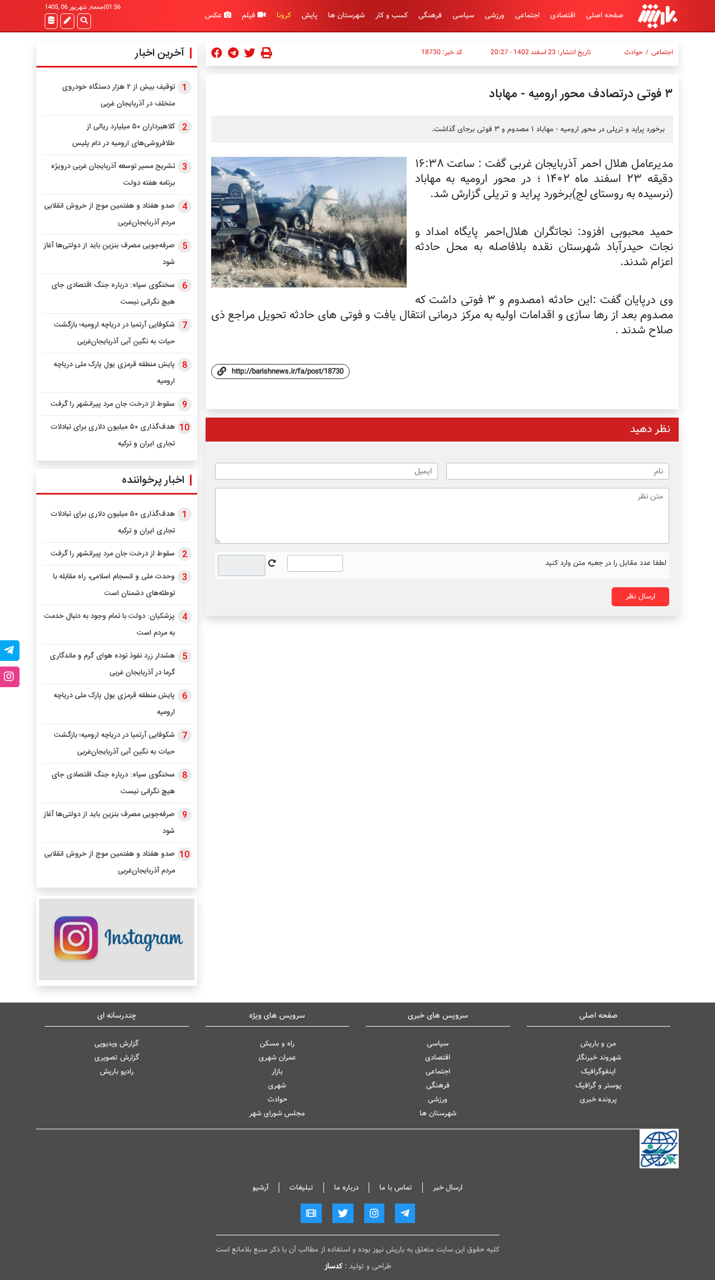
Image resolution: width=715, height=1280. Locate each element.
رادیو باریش (117, 1071)
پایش (309, 15)
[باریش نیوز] (658, 16)
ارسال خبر (448, 1187)
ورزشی (494, 15)
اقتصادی (562, 15)
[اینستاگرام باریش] (116, 939)
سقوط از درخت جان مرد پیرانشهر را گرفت (113, 404)
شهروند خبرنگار (598, 1057)
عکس (214, 15)
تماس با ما (395, 1187)
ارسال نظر (640, 596)
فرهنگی (430, 15)
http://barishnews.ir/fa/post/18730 (288, 371)
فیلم (250, 15)
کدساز (333, 1266)
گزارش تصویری (116, 1057)
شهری (277, 1085)
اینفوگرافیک (598, 1071)
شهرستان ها (346, 15)
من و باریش (598, 1043)
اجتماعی (527, 15)
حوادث (634, 52)
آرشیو (260, 1187)
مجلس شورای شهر (277, 1113)
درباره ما (346, 1187)
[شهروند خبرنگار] (67, 21)
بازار (277, 1071)
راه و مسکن (277, 1043)
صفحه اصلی (604, 15)
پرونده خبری (598, 1099)
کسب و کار (391, 15)
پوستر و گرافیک (598, 1085)
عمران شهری (277, 1057)
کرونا (284, 15)
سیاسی (463, 15)
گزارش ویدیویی (116, 1043)
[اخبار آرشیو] (51, 21)
